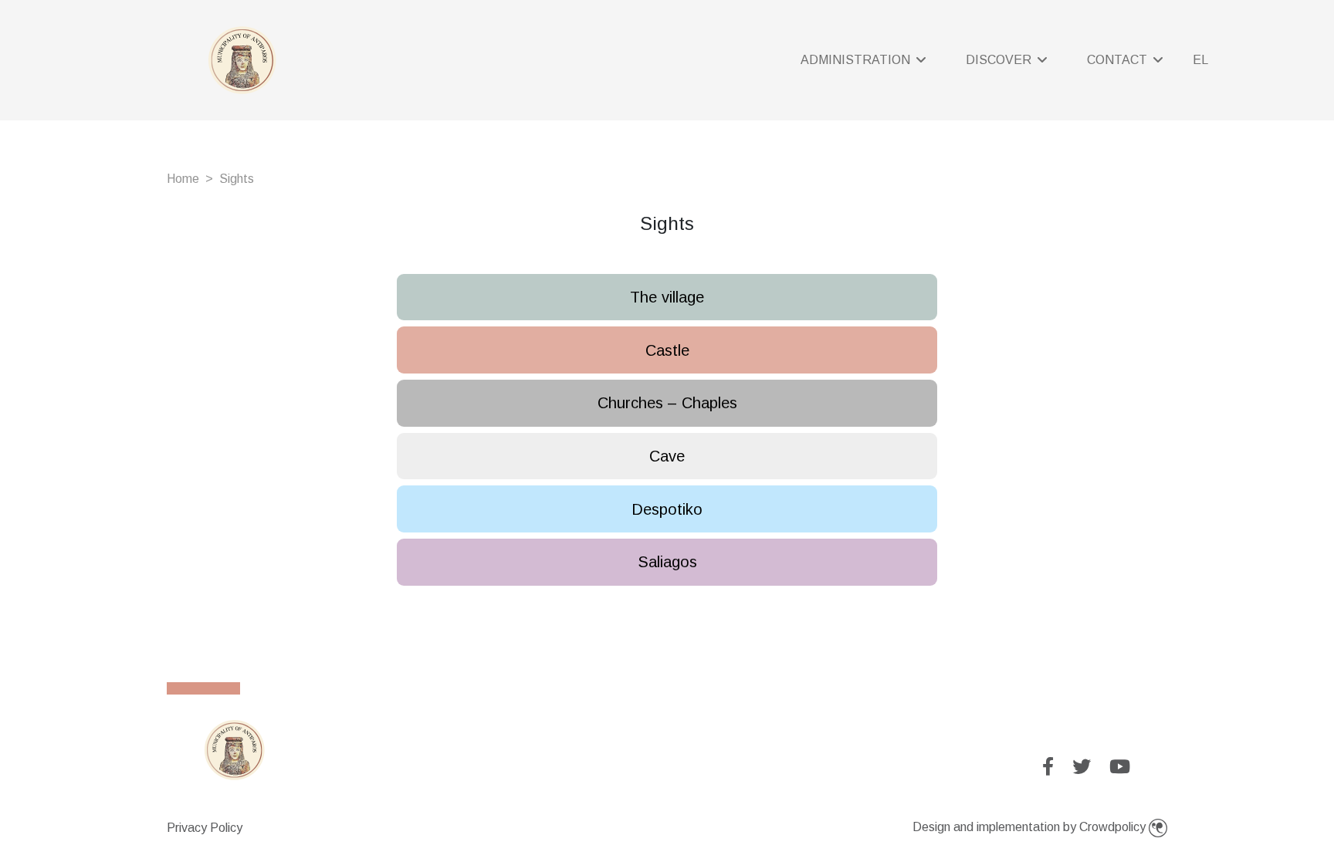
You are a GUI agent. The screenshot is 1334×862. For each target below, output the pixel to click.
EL (1200, 59)
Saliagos (667, 561)
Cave (667, 456)
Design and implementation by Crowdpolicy (1030, 826)
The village (667, 297)
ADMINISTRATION (857, 59)
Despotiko (667, 509)
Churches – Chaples (667, 402)
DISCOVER (1000, 59)
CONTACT (1118, 59)
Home (183, 178)
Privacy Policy (204, 827)
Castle (667, 350)
